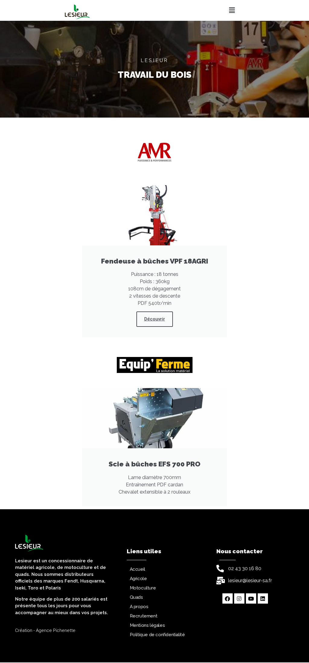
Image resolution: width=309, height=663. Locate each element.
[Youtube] (251, 598)
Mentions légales (147, 625)
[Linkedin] (263, 598)
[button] (231, 10)
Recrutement (144, 616)
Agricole (138, 578)
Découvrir (154, 319)
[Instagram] (239, 598)
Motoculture (143, 588)
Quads (136, 597)
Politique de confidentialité (157, 634)
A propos (139, 606)
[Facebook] (227, 598)
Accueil (137, 569)
